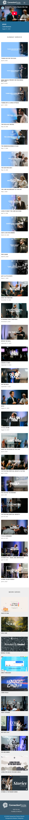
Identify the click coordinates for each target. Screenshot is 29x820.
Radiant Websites (18, 818)
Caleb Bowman (6, 26)
